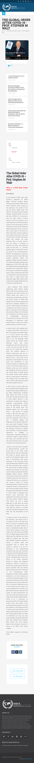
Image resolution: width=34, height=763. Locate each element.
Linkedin (23, 1)
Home (3, 30)
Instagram (26, 1)
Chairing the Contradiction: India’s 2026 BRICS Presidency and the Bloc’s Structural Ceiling (17, 113)
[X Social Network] (16, 652)
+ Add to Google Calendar (17, 671)
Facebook (21, 1)
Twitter (18, 1)
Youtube (28, 1)
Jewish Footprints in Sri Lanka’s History (16, 77)
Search (9, 65)
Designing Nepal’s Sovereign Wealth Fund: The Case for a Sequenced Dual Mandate (16, 88)
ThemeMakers (28, 758)
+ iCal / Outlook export (17, 676)
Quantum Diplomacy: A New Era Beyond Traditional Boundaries (15, 125)
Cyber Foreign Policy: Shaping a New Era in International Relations (15, 100)
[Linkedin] (20, 652)
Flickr (30, 1)
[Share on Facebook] (13, 652)
